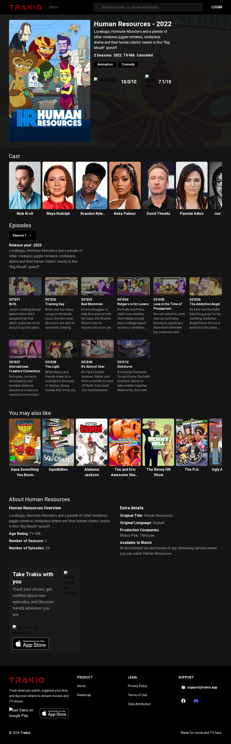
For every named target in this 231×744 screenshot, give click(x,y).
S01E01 (14, 299)
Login (217, 7)
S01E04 (122, 299)
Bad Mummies (92, 304)
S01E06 (195, 299)
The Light (52, 366)
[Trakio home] (26, 680)
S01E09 (86, 362)
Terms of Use (137, 695)
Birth (12, 304)
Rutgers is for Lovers (133, 304)
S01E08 (50, 362)
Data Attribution (139, 704)
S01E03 (86, 299)
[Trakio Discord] (196, 701)
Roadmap (84, 695)
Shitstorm (124, 366)
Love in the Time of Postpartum (167, 306)
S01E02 (50, 299)
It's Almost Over (93, 366)
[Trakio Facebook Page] (183, 701)
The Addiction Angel (204, 304)
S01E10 (122, 362)
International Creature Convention (24, 369)
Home (53, 7)
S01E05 (158, 299)
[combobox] (22, 235)
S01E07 (14, 362)
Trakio (25, 733)
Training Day (54, 304)
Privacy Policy (137, 686)
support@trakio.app (202, 687)
